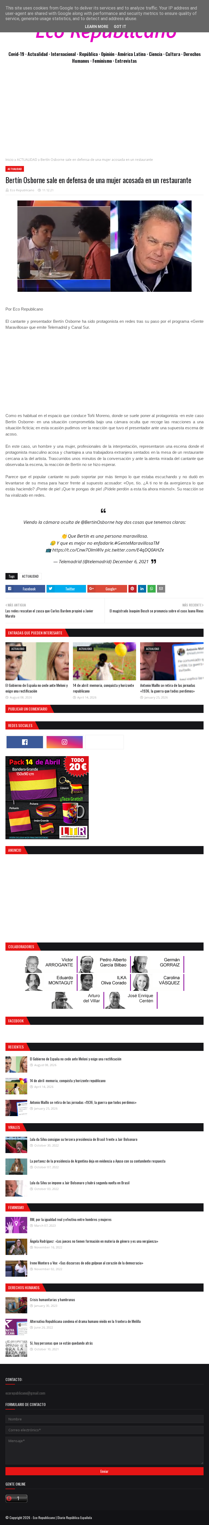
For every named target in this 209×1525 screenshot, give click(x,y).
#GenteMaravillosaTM (136, 543)
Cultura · (174, 54)
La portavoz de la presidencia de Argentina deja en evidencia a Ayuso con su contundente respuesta (97, 1161)
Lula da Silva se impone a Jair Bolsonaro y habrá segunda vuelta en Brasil (80, 1182)
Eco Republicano (22, 190)
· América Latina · (132, 54)
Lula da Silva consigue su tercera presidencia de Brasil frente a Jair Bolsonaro (83, 1139)
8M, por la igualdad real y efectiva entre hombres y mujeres (71, 1219)
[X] (104, 742)
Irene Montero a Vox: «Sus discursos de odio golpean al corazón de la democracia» (86, 1263)
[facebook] (25, 742)
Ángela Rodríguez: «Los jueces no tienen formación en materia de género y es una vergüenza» (94, 1241)
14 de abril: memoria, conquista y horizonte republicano (68, 1080)
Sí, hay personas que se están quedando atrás (61, 1343)
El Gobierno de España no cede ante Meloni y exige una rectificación (36, 688)
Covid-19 (16, 54)
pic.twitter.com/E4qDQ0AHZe (134, 550)
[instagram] (65, 742)
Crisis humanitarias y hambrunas (52, 1299)
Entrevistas (126, 60)
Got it (120, 26)
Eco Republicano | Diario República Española (62, 1517)
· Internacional (63, 54)
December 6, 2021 (131, 561)
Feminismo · (104, 60)
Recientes (16, 1047)
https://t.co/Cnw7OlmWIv (78, 550)
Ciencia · (157, 54)
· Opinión (107, 54)
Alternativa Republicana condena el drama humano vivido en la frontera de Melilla (85, 1321)
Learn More (96, 26)
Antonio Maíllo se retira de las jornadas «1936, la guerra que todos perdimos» (167, 688)
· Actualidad (37, 54)
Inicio (9, 159)
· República (88, 54)
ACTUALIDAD (27, 159)
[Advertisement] (104, 114)
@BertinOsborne (97, 522)
